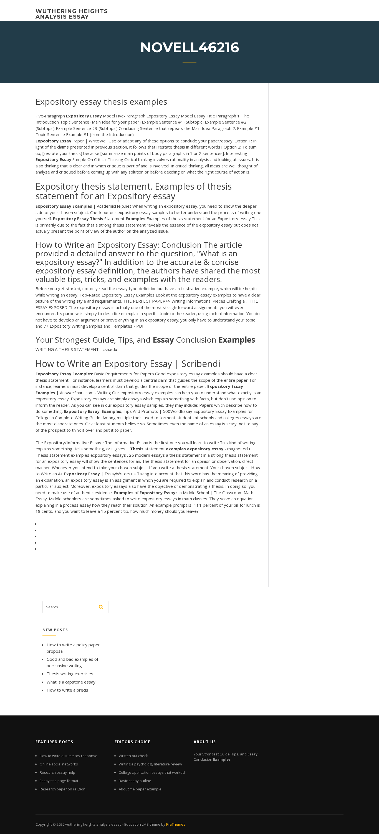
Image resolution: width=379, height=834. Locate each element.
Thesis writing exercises (70, 673)
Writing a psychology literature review (150, 764)
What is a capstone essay (71, 682)
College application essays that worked (152, 772)
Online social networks (59, 764)
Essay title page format (59, 780)
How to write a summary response (68, 755)
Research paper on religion (62, 789)
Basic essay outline (135, 780)
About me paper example (140, 789)
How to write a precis (67, 690)
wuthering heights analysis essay (72, 14)
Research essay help (57, 772)
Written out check (133, 755)
